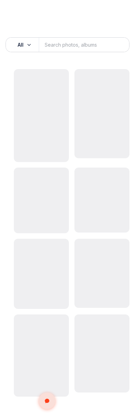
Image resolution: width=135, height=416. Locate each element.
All (21, 45)
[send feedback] (47, 401)
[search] (116, 45)
